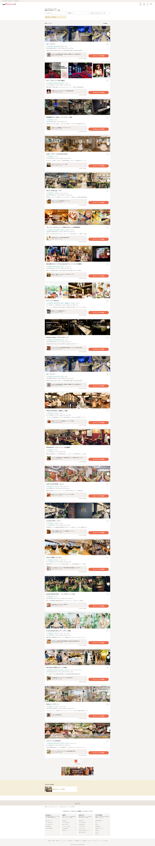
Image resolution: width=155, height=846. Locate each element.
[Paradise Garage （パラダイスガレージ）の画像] (77, 327)
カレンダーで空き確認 (99, 55)
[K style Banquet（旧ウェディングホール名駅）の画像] (77, 620)
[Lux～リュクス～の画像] (77, 34)
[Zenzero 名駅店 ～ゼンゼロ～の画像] (77, 547)
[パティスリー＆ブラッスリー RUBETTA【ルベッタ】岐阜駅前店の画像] (77, 217)
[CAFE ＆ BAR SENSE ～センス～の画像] (77, 474)
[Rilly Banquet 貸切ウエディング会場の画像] (77, 657)
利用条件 (57, 840)
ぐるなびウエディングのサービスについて (94, 840)
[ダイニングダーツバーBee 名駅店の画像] (77, 70)
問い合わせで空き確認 (99, 92)
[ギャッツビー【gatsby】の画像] (77, 290)
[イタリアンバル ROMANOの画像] (77, 730)
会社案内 (49, 840)
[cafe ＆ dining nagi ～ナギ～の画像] (77, 180)
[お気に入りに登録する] (107, 44)
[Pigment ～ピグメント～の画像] (77, 694)
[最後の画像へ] (108, 33)
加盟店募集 (84, 840)
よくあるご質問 (104, 840)
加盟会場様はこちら (78, 840)
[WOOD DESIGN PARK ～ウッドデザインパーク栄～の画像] (77, 584)
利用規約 (53, 840)
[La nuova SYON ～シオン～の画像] (77, 510)
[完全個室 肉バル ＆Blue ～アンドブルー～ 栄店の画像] (77, 107)
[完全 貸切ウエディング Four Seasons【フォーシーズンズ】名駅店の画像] (77, 254)
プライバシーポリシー (63, 840)
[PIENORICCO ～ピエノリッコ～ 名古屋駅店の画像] (77, 437)
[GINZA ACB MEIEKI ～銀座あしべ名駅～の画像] (77, 400)
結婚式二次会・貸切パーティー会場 (65, 806)
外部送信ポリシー (71, 840)
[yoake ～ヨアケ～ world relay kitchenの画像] (77, 144)
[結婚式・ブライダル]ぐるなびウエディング (52, 806)
